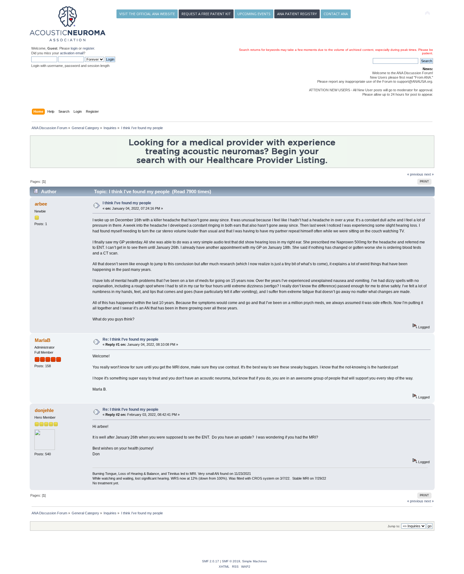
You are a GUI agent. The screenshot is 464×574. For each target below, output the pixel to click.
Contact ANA (336, 13)
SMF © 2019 (231, 561)
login (74, 48)
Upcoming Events (254, 13)
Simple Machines (254, 561)
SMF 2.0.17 (210, 561)
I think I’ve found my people (127, 203)
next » (429, 174)
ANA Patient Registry (297, 13)
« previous (415, 174)
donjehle (44, 410)
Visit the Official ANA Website (147, 13)
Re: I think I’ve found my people (130, 339)
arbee (41, 203)
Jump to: (394, 526)
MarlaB (43, 340)
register (88, 48)
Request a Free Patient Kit (206, 13)
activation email (71, 53)
